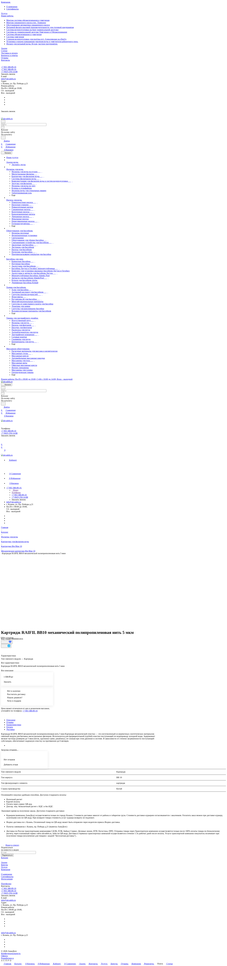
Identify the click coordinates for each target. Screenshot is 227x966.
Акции (4, 862)
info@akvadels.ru (8, 79)
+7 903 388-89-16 (8, 67)
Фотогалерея (6, 879)
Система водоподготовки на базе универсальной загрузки (32, 30)
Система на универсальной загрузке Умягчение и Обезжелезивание (36, 32)
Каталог (4, 858)
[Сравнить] (6, 646)
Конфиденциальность (10, 953)
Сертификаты (12, 9)
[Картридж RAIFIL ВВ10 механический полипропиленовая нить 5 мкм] (112, 591)
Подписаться (7, 855)
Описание (10, 720)
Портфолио (6, 884)
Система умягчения (15, 37)
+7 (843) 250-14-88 (9, 72)
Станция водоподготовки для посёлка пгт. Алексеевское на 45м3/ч (36, 39)
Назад (15, 490)
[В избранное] (7, 642)
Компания (5, 869)
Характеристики (13, 725)
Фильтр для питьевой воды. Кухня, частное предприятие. (32, 44)
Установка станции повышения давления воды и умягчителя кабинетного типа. (42, 41)
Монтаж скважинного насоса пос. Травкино (26, 23)
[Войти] (2, 441)
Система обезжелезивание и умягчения (24, 34)
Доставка (10, 729)
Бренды (4, 865)
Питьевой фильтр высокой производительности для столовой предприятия (40, 27)
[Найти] (3, 137)
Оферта (4, 956)
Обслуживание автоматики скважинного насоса (28, 25)
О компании (11, 7)
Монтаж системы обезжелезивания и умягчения (27, 20)
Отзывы (10, 722)
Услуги (4, 867)
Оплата (9, 727)
